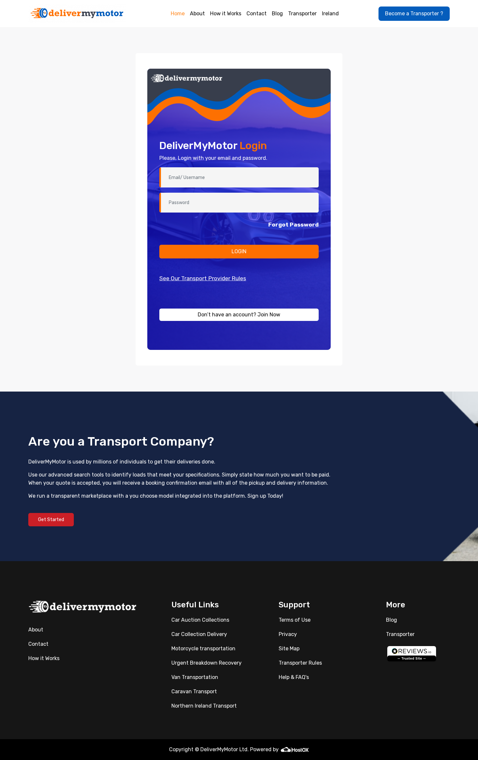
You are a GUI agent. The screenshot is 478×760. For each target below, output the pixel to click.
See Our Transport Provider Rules (202, 278)
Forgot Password (293, 224)
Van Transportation (194, 677)
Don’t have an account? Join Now (239, 314)
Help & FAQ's (294, 677)
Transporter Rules (300, 663)
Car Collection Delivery (199, 634)
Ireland (330, 13)
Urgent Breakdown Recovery (206, 663)
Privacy (288, 634)
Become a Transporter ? (414, 13)
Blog (277, 13)
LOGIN (239, 251)
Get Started (51, 519)
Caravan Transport (194, 691)
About (197, 13)
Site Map (289, 648)
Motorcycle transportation (203, 648)
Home (178, 13)
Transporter (302, 13)
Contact (256, 13)
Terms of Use (295, 620)
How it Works (225, 13)
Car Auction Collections (200, 620)
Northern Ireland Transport (204, 706)
